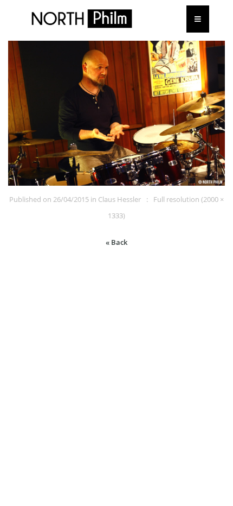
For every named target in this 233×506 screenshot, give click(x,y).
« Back (116, 242)
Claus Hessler (119, 199)
